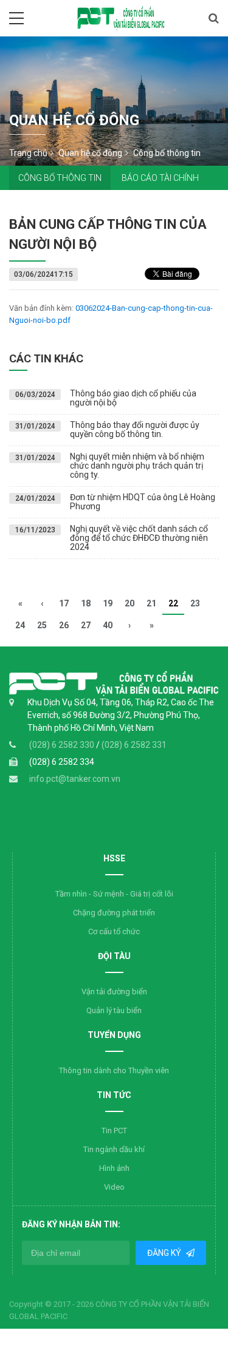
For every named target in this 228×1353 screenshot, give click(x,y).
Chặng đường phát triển (114, 912)
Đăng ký (165, 1253)
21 (151, 603)
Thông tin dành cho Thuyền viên (114, 1070)
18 (86, 603)
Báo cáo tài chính (160, 178)
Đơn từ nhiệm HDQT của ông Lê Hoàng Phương (142, 501)
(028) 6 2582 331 (134, 745)
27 (86, 625)
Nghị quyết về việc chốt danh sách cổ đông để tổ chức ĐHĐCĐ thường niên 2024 (139, 538)
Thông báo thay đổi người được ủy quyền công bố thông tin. (134, 429)
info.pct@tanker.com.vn (74, 779)
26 (64, 625)
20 (129, 603)
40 (107, 625)
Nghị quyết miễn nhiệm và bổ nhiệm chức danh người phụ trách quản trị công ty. (137, 466)
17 (64, 603)
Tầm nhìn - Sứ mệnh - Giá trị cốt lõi (114, 893)
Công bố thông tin (60, 178)
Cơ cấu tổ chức (114, 931)
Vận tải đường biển (114, 991)
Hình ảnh (114, 1168)
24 (20, 625)
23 (195, 603)
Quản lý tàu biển (114, 1010)
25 (42, 625)
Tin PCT (114, 1130)
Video (114, 1187)
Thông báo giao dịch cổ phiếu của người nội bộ (133, 397)
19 (107, 603)
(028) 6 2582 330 (62, 745)
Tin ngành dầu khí (114, 1149)
